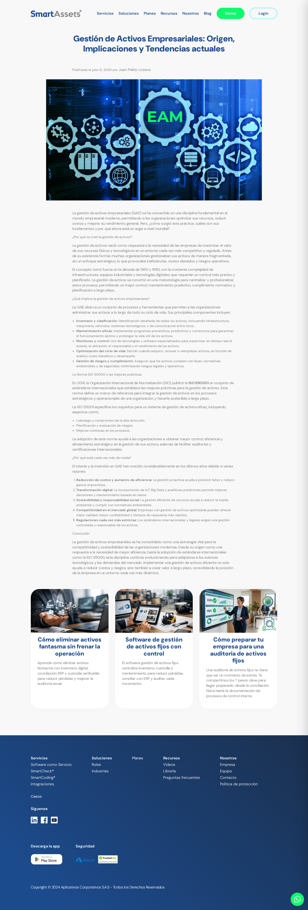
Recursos (169, 13)
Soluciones (129, 13)
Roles (96, 764)
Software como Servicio (51, 764)
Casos (36, 796)
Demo (230, 13)
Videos (169, 764)
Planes (150, 13)
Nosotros (190, 13)
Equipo (226, 771)
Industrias (100, 771)
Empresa (227, 764)
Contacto (228, 777)
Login (263, 13)
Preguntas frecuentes (181, 777)
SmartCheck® (42, 771)
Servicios (105, 13)
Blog (208, 13)
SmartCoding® (43, 777)
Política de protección (239, 784)
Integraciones (42, 784)
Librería (169, 771)
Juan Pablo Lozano (135, 69)
